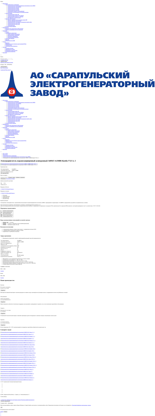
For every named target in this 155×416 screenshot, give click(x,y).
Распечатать (3, 178)
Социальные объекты (9, 38)
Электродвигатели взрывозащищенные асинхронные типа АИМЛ (21, 5)
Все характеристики (4, 173)
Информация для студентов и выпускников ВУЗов (15, 43)
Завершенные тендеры (10, 49)
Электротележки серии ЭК (13, 14)
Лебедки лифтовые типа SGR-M (14, 21)
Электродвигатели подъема (13, 9)
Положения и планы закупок (11, 50)
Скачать (2, 271)
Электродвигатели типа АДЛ (14, 23)
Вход (1, 67)
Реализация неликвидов (10, 51)
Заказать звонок (9, 62)
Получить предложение (5, 401)
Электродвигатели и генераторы (12, 4)
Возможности (6, 27)
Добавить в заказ (4, 177)
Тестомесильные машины (10, 26)
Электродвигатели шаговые (13, 10)
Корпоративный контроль (13, 37)
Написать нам (3, 62)
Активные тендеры (9, 48)
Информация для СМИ (10, 40)
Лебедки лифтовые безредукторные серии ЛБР (17, 19)
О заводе (7, 31)
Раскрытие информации (13, 36)
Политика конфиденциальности (27, 399)
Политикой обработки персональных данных (81, 405)
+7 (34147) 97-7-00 (4, 399)
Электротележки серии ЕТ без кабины (16, 15)
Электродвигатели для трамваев (14, 6)
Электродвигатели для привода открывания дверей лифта (20, 22)
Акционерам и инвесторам (10, 33)
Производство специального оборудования (14, 28)
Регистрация (5, 67)
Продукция (5, 3)
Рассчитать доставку (10, 178)
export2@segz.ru (11, 193)
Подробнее (3, 290)
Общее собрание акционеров (14, 34)
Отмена (5, 411)
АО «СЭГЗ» (5, 153)
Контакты (5, 52)
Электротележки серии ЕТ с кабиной (15, 16)
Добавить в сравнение (20, 177)
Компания (5, 30)
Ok (1, 407)
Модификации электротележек (14, 17)
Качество (7, 39)
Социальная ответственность (11, 46)
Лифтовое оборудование (10, 18)
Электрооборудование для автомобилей (16, 11)
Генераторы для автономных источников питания (18, 12)
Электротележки (8, 13)
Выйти (1, 411)
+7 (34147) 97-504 (4, 189)
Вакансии (7, 42)
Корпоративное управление (13, 35)
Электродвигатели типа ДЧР (14, 24)
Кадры (4, 41)
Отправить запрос (11, 177)
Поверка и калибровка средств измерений (14, 29)
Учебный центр (8, 45)
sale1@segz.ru (11, 189)
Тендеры (4, 47)
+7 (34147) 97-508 (4, 193)
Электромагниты (11, 25)
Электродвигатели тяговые (13, 7)
